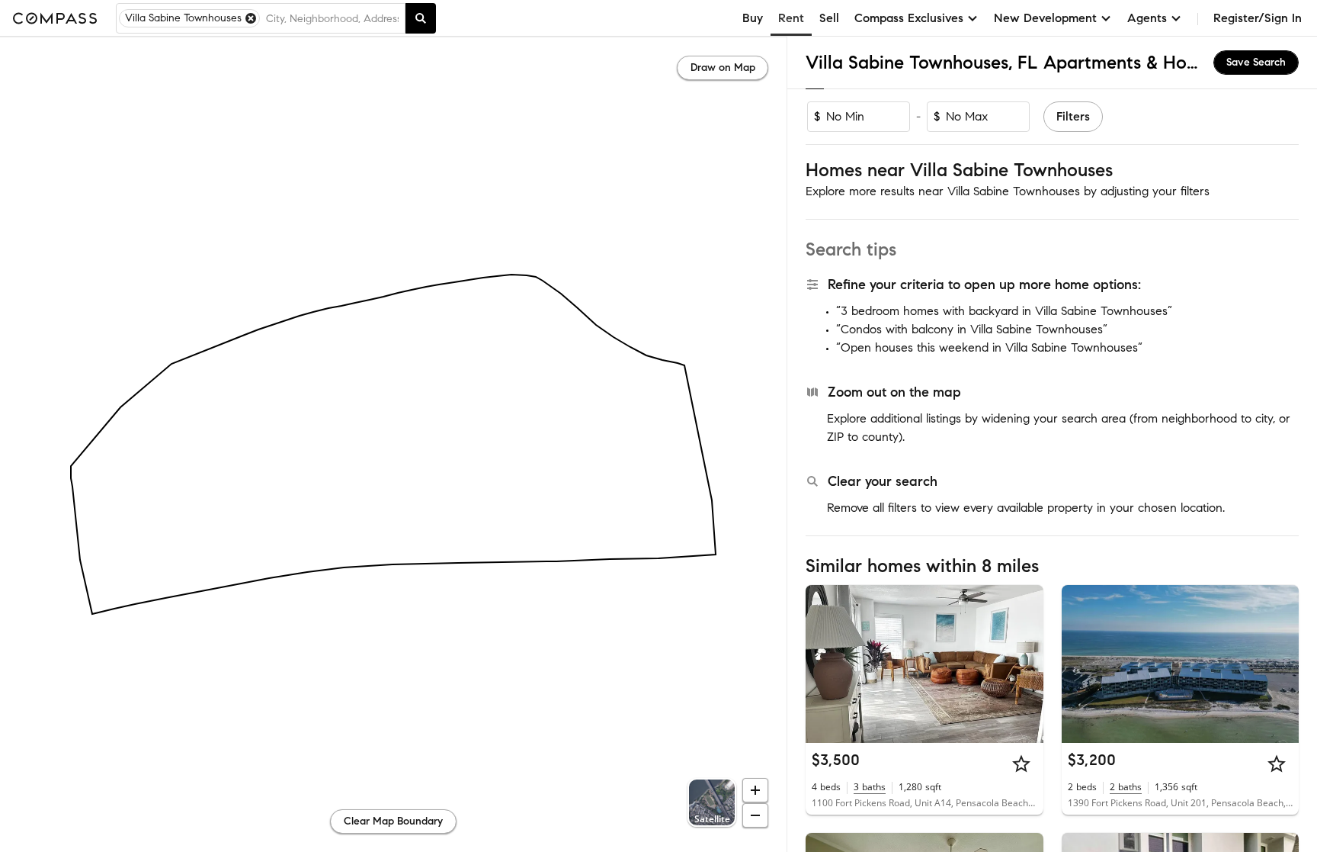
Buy (752, 18)
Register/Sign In (1257, 18)
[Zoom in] (755, 790)
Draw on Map (723, 67)
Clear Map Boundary (393, 821)
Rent (791, 18)
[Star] (1021, 763)
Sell (829, 18)
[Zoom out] (755, 815)
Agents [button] (1147, 18)
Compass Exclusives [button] (908, 18)
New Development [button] (1045, 18)
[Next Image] (1025, 663)
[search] (420, 18)
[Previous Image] (824, 663)
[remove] (251, 18)
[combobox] (332, 18)
